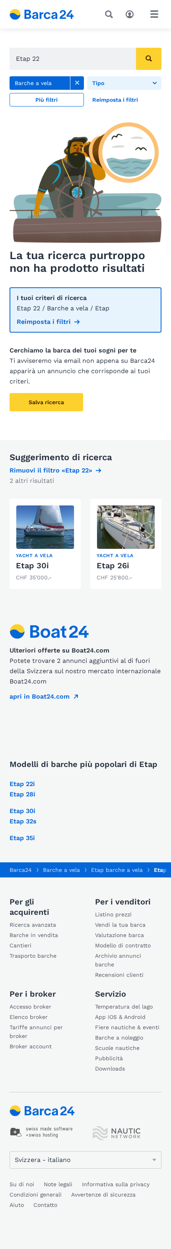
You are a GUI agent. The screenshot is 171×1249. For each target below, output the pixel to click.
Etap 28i (22, 794)
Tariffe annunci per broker (36, 1031)
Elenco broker (29, 1017)
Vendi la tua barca (120, 925)
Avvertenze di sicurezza (103, 1194)
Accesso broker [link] (30, 1006)
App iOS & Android (120, 1017)
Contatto (45, 1205)
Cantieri (20, 945)
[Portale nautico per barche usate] (48, 14)
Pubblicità (109, 1058)
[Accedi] (131, 13)
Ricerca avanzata (33, 925)
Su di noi (22, 1184)
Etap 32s (23, 821)
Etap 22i (22, 784)
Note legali (58, 1184)
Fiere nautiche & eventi (127, 1027)
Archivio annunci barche (118, 960)
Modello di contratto (123, 945)
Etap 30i (32, 565)
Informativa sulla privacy (116, 1184)
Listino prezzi (113, 914)
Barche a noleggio (119, 1037)
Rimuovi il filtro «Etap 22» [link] (51, 470)
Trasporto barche (33, 956)
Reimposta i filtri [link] (44, 321)
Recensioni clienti (119, 975)
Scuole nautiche (117, 1048)
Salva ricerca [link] (46, 402)
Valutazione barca (119, 935)
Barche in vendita (34, 935)
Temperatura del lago (124, 1006)
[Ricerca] (110, 14)
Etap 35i (22, 838)
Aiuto (17, 1205)
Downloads (110, 1068)
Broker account (31, 1046)
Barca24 (21, 870)
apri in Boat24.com (40, 696)
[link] (77, 83)
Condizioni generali (36, 1194)
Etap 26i (113, 565)
